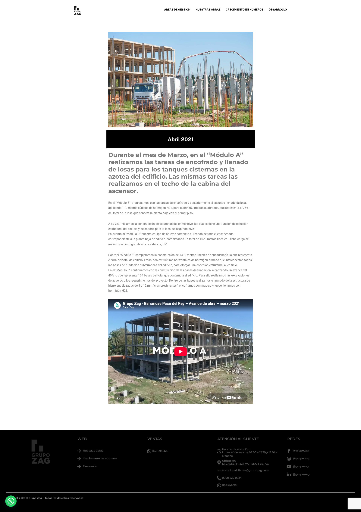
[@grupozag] (289, 451)
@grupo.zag (301, 458)
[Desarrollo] (79, 467)
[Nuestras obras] (79, 451)
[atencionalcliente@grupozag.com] (219, 470)
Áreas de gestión (177, 9)
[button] (11, 501)
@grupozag (301, 450)
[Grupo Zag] (77, 9)
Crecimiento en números (244, 9)
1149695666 (160, 451)
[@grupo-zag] (289, 475)
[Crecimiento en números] (79, 459)
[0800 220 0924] (219, 478)
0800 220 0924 (232, 478)
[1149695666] (149, 451)
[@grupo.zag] (289, 459)
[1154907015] (219, 485)
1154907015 (229, 485)
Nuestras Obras (208, 9)
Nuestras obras (93, 450)
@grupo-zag (301, 474)
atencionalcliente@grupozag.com (245, 470)
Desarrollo (278, 9)
